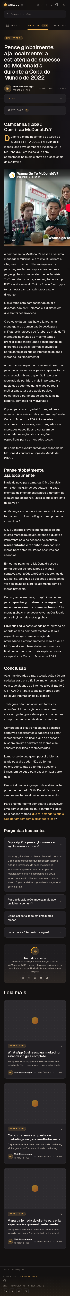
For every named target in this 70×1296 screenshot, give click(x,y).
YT (19, 1291)
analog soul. (21, 1276)
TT (26, 1291)
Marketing (13, 38)
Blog (5, 1286)
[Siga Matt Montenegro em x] (35, 977)
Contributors (18, 1286)
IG (5, 1291)
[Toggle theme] (63, 4)
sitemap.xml (18, 1269)
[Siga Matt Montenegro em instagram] (29, 977)
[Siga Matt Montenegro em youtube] (41, 977)
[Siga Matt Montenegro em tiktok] (47, 977)
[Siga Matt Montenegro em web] (22, 977)
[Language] (56, 4)
